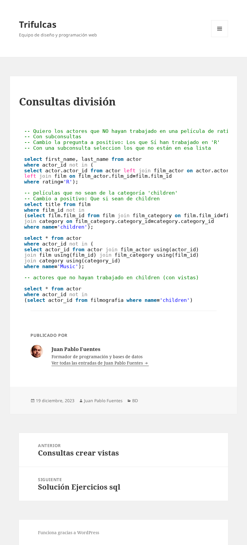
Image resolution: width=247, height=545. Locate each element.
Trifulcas (37, 24)
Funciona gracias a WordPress (68, 532)
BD (135, 400)
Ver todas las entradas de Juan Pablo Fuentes (98, 363)
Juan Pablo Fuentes (103, 400)
